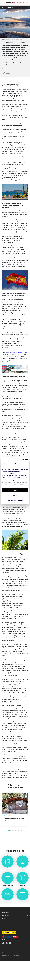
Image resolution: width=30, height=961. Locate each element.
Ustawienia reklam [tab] (20, 463)
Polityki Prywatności (15, 955)
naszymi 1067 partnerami (13, 471)
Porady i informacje (6, 39)
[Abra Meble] (10, 936)
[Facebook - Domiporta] (3, 943)
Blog (2, 7)
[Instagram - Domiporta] (7, 943)
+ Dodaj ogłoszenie (21, 2)
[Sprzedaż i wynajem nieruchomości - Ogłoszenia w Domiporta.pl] (10, 2)
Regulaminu (5, 955)
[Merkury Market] (9, 932)
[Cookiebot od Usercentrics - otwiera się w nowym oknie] (21, 460)
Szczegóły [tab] (10, 463)
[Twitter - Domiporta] (10, 943)
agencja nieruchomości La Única (17, 352)
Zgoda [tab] (3, 463)
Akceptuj (15, 490)
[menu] (2, 2)
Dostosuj (14, 495)
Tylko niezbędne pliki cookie (15, 500)
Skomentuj (8, 73)
